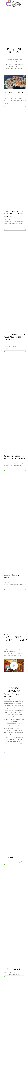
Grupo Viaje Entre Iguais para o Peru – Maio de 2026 (14, 336)
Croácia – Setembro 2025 (14, 92)
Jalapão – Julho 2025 (12, 575)
